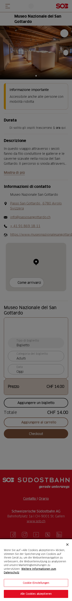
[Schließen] (67, 544)
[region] (36, 570)
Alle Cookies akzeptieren (36, 593)
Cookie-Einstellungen (36, 582)
